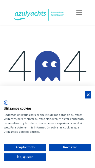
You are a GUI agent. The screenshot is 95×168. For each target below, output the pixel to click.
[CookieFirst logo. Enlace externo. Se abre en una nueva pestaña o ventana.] (6, 102)
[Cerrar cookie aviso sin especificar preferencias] (88, 95)
